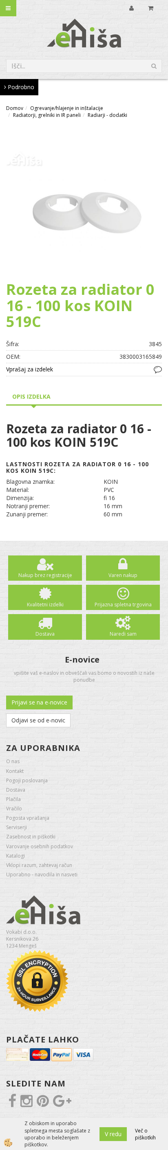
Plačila (13, 799)
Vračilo (14, 808)
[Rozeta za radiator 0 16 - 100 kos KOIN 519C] (84, 203)
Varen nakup (122, 575)
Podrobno (20, 87)
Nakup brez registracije (45, 575)
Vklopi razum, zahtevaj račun (39, 865)
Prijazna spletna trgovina (123, 604)
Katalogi (15, 855)
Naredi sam (123, 633)
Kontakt (15, 771)
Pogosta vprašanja (27, 817)
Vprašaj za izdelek (29, 369)
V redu (113, 1134)
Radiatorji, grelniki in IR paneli (47, 115)
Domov (14, 108)
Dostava (45, 633)
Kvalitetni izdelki (45, 604)
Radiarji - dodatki (107, 115)
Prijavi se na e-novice (39, 702)
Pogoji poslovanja (27, 780)
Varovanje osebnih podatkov (39, 846)
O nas (13, 761)
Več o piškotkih (145, 1134)
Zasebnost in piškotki (30, 836)
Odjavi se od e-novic (38, 720)
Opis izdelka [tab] (31, 396)
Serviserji (16, 827)
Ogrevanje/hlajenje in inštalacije (66, 108)
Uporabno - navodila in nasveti (41, 874)
